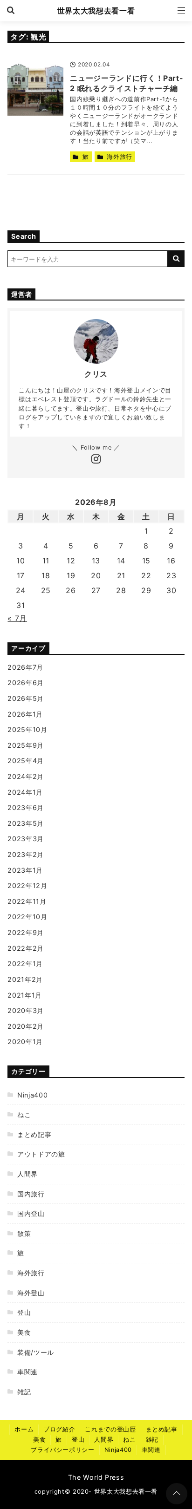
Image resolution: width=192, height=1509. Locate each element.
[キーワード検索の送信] (176, 258)
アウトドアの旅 (41, 1154)
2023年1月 (24, 870)
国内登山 (30, 1213)
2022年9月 (25, 932)
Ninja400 (32, 1095)
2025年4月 (25, 760)
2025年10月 (27, 729)
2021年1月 (24, 995)
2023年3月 (25, 839)
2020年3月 (25, 1010)
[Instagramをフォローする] (96, 459)
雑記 (24, 1392)
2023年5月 (25, 823)
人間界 (27, 1174)
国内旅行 (30, 1194)
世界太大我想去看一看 (96, 10)
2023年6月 (25, 807)
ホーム (24, 1429)
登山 (24, 1312)
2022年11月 (26, 901)
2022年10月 (27, 917)
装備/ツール (35, 1352)
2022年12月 (27, 885)
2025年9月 (25, 745)
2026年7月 (25, 667)
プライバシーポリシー (62, 1449)
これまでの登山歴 (110, 1429)
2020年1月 (24, 1041)
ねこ (24, 1114)
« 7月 (17, 618)
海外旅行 (119, 156)
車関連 (27, 1372)
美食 (24, 1332)
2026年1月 (24, 714)
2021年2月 (24, 979)
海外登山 (30, 1293)
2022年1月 (24, 963)
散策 (24, 1233)
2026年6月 (25, 682)
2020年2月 (25, 1026)
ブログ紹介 (59, 1429)
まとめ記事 (34, 1134)
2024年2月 (25, 776)
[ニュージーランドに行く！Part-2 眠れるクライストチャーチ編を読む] (35, 88)
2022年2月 (25, 948)
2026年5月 (25, 698)
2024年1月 (24, 792)
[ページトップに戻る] (176, 1493)
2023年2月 (25, 854)
